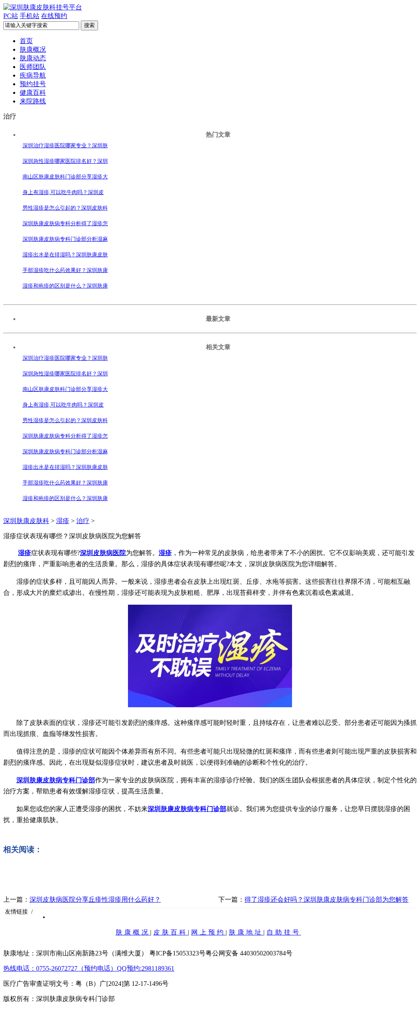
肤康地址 (246, 932)
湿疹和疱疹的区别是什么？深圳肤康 (65, 286)
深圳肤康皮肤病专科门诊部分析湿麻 (65, 239)
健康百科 (33, 92)
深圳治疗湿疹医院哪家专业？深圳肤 (65, 145)
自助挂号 (284, 932)
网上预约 (208, 932)
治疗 (82, 520)
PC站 (10, 15)
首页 (26, 40)
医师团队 (33, 66)
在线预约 (54, 15)
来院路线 (33, 101)
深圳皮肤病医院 (103, 552)
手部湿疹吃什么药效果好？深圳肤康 (65, 270)
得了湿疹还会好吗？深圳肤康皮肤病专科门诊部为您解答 (326, 899)
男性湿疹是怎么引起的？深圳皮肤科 (65, 208)
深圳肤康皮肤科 (26, 520)
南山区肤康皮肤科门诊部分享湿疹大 (65, 177)
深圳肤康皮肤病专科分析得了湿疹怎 (65, 223)
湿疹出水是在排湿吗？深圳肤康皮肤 (65, 254)
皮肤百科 (170, 932)
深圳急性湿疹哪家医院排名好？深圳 (65, 161)
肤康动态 (33, 58)
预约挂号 (33, 83)
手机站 (29, 15)
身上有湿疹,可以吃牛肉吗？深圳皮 (63, 192)
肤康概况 (33, 49)
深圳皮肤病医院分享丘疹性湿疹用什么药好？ (95, 899)
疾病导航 (33, 75)
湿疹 (62, 520)
